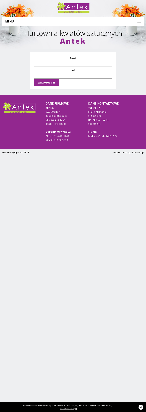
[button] (73, 21)
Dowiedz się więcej (68, 408)
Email (73, 58)
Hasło (73, 70)
